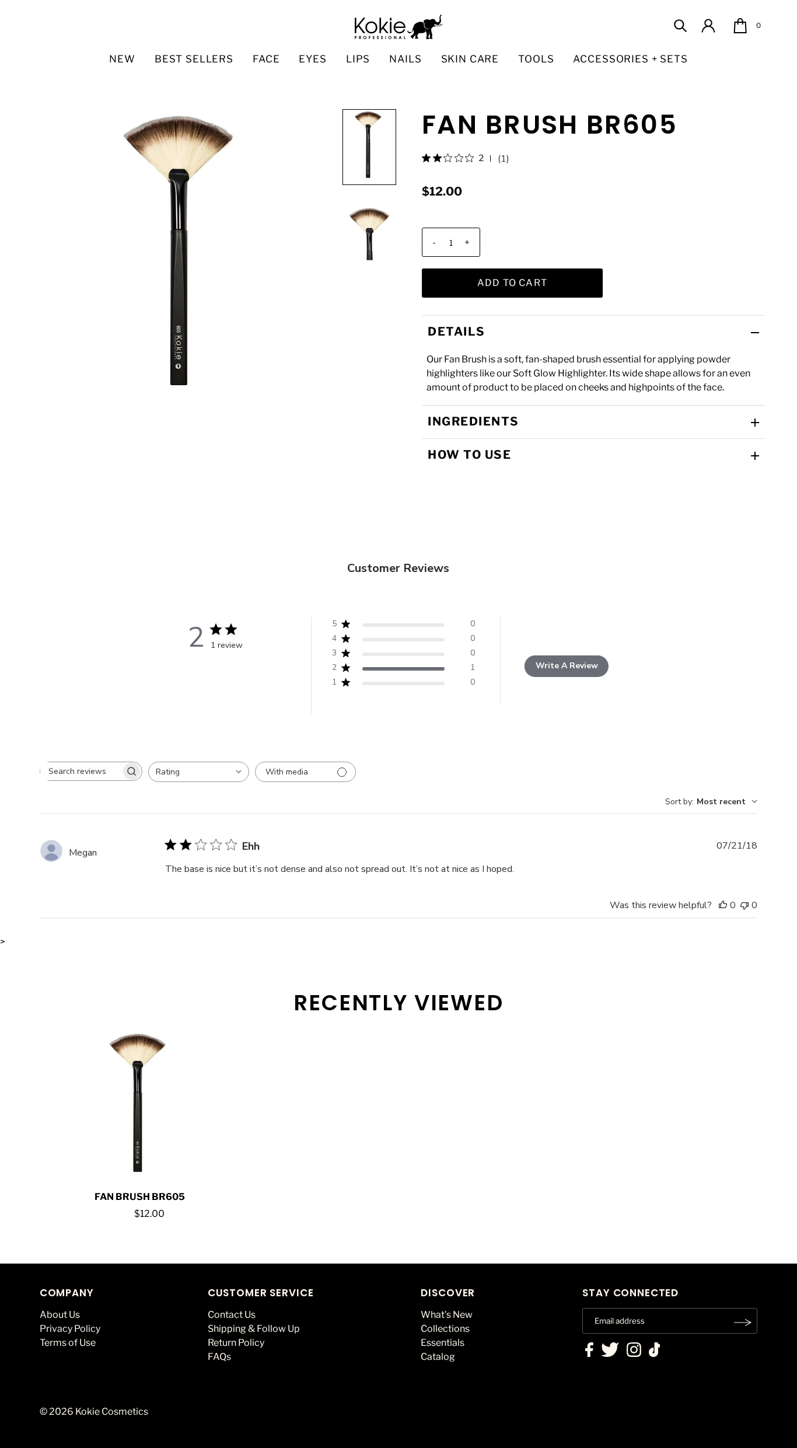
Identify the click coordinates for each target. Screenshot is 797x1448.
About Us (60, 1314)
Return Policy (236, 1342)
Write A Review (567, 665)
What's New (447, 1314)
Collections (445, 1328)
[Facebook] (589, 1351)
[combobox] (198, 772)
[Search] (680, 25)
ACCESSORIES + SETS (630, 59)
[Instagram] (634, 1351)
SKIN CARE (470, 59)
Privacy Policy (70, 1328)
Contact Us (232, 1314)
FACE (266, 59)
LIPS (358, 59)
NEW (122, 59)
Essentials (442, 1342)
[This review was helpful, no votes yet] (723, 905)
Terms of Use (68, 1342)
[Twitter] (610, 1351)
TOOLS (536, 59)
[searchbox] (80, 771)
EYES (312, 59)
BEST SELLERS (194, 59)
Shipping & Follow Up (254, 1328)
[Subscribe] (742, 1322)
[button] (369, 147)
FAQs (219, 1356)
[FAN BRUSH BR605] (139, 1108)
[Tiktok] (654, 1351)
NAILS (405, 59)
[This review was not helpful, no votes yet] (744, 905)
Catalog (438, 1356)
